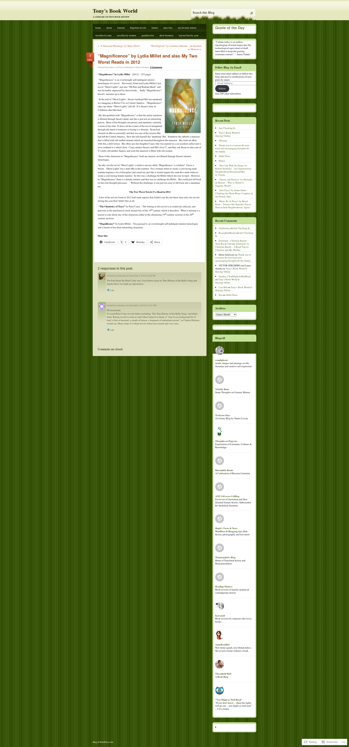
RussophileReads (227, 232)
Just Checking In (227, 128)
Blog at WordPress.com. (103, 741)
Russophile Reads (224, 470)
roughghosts (221, 360)
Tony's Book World (115, 11)
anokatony (121, 305)
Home (98, 27)
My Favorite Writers (187, 27)
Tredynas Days (222, 415)
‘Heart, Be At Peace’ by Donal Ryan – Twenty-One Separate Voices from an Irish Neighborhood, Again (233, 204)
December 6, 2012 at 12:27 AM (142, 305)
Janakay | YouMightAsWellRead (235, 276)
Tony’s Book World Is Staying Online (227, 134)
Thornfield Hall (223, 673)
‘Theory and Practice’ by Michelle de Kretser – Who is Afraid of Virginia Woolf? (233, 182)
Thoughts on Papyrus (226, 441)
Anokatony (224, 228)
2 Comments (156, 67)
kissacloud (121, 275)
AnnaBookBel (222, 644)
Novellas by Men (103, 35)
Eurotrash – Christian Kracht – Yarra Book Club (231, 242)
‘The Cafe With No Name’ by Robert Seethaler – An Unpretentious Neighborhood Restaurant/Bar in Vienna (233, 170)
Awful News (224, 156)
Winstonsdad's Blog (225, 557)
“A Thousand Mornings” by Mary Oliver (120, 46)
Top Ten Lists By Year (188, 35)
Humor (155, 27)
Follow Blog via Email (228, 67)
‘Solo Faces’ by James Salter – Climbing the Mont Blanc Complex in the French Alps (234, 193)
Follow (222, 88)
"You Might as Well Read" (228, 699)
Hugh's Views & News (227, 528)
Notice (222, 160)
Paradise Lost (148, 35)
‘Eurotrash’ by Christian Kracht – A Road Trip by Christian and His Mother (232, 247)
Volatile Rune (222, 389)
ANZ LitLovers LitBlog (227, 496)
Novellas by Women (126, 35)
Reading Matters (223, 586)
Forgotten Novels (138, 27)
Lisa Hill (223, 287)
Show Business (166, 35)
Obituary (223, 140)
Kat (220, 295)
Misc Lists (168, 27)
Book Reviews (142, 67)
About (109, 27)
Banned (121, 27)
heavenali (220, 615)
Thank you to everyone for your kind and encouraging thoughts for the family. (232, 148)
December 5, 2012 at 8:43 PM (142, 275)
